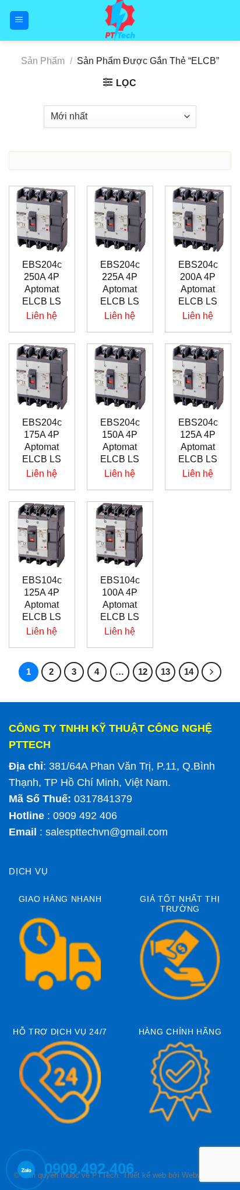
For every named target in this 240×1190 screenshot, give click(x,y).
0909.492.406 (89, 1168)
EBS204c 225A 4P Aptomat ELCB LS (120, 283)
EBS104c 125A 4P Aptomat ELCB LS (42, 598)
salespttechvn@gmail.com (106, 832)
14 (188, 672)
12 (142, 672)
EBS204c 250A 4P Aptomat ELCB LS (42, 283)
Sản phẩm (43, 61)
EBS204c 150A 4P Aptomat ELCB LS (120, 440)
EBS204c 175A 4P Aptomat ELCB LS (42, 440)
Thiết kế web (144, 1175)
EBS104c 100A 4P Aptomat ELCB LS (120, 598)
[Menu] (19, 20)
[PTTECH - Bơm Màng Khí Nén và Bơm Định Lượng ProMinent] (120, 20)
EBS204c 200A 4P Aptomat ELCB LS (198, 283)
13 (165, 672)
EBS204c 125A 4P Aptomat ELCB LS (198, 440)
